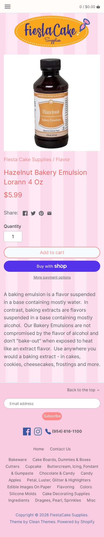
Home (38, 449)
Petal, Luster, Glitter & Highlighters (59, 480)
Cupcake (33, 466)
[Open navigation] (7, 6)
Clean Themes (42, 521)
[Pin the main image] (41, 212)
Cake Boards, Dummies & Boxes (62, 459)
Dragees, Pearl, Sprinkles (58, 500)
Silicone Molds (22, 493)
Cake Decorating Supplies (66, 493)
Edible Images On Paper (29, 486)
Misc (91, 500)
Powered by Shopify (76, 521)
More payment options (52, 277)
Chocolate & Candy (57, 473)
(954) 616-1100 (66, 431)
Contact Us (60, 449)
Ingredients (18, 500)
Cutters (12, 466)
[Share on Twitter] (33, 212)
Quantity (12, 226)
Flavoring (65, 486)
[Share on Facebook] (25, 212)
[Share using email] (49, 212)
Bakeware (18, 459)
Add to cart (52, 252)
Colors (86, 486)
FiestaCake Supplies (68, 514)
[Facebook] (27, 431)
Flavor (63, 159)
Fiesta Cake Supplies (27, 159)
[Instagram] (38, 431)
